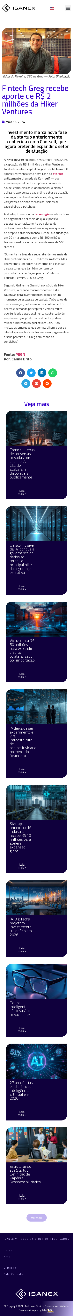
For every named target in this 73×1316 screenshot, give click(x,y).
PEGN (20, 354)
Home (8, 1250)
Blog (7, 1256)
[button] (68, 8)
